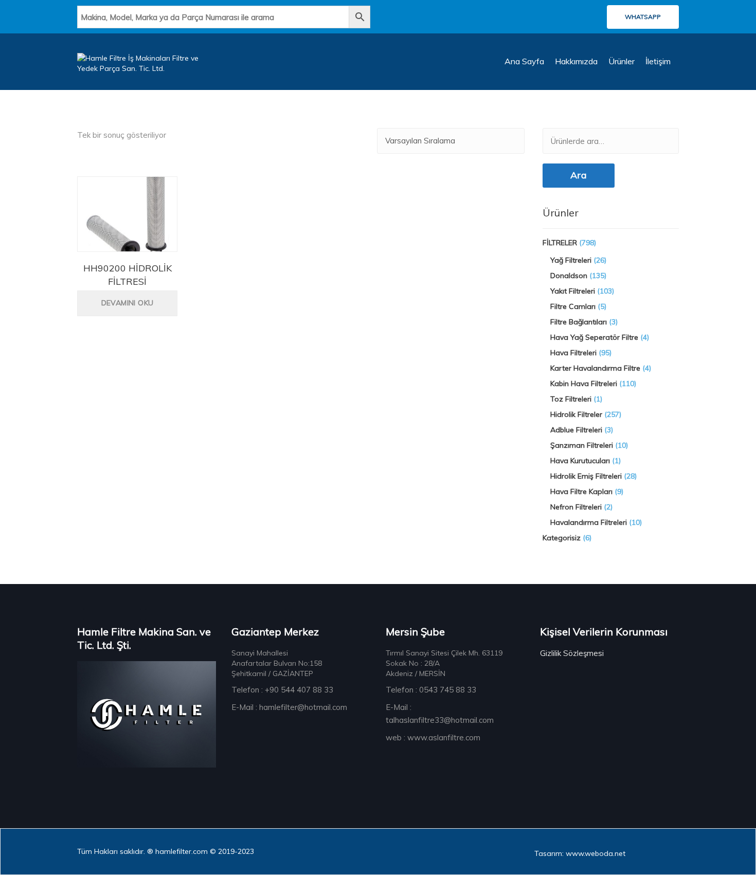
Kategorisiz (562, 537)
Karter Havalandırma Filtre (595, 368)
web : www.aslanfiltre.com (433, 737)
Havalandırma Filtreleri (588, 522)
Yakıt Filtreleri (572, 291)
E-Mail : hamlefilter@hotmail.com (289, 707)
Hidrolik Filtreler (576, 414)
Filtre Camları (573, 306)
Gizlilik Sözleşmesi (572, 653)
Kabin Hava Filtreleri (583, 383)
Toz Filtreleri (570, 399)
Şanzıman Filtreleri (581, 445)
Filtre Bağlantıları (578, 321)
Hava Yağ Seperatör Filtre (594, 337)
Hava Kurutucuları (580, 460)
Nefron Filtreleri (576, 507)
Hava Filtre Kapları (581, 491)
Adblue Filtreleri (576, 429)
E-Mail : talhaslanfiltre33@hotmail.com (440, 713)
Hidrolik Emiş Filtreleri (586, 476)
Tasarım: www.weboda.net (579, 853)
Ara (578, 175)
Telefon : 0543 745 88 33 (431, 690)
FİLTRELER (560, 242)
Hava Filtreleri (573, 352)
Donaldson (568, 275)
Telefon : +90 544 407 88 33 (282, 690)
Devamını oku (127, 302)
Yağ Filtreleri (570, 260)
